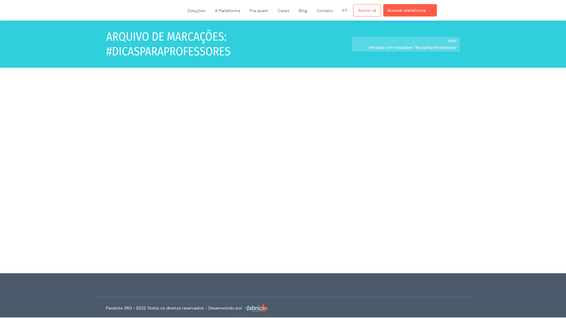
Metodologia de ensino (132, 212)
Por (185, 212)
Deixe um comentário (281, 212)
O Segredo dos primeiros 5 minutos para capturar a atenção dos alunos (210, 202)
